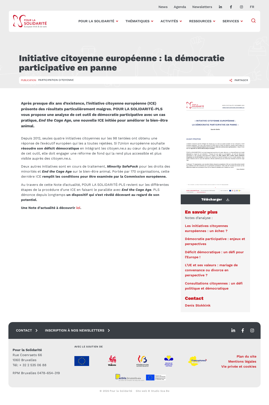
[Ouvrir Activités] (180, 21)
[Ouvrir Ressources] (214, 21)
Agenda (180, 7)
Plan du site (246, 356)
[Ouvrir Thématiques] (152, 21)
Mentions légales (242, 361)
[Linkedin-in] (233, 330)
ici (78, 208)
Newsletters (202, 7)
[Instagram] (252, 330)
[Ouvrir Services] (241, 21)
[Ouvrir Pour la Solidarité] (117, 21)
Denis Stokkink (198, 305)
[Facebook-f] (243, 330)
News (162, 7)
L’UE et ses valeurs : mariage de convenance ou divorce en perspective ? (211, 270)
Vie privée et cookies (238, 366)
